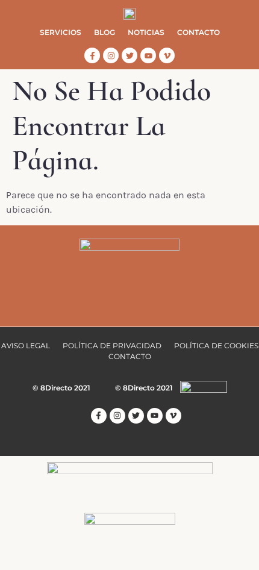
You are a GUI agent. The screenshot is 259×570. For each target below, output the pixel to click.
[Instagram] (111, 55)
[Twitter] (129, 55)
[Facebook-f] (92, 55)
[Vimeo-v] (167, 55)
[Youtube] (148, 55)
